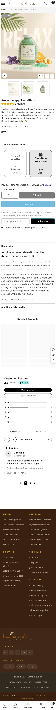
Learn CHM (8, 557)
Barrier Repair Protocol (40, 519)
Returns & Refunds (38, 590)
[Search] (10, 3)
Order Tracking (36, 585)
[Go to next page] (35, 483)
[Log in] (45, 3)
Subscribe (42, 221)
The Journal (34, 562)
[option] (28, 46)
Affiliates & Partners (38, 572)
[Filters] (14, 439)
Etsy (21, 666)
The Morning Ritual (12, 519)
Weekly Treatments (12, 529)
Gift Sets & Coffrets (11, 539)
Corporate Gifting (37, 600)
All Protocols (35, 544)
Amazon (9, 666)
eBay (32, 666)
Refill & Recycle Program (40, 605)
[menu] (3, 3)
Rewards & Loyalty (38, 595)
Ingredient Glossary (12, 580)
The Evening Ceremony (13, 524)
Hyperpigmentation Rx (40, 524)
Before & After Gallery (13, 570)
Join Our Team (36, 567)
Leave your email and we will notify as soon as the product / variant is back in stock (26, 214)
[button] (47, 76)
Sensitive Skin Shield (38, 539)
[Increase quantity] (15, 195)
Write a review (28, 390)
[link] (14, 361)
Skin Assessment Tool (13, 575)
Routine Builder (10, 585)
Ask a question (28, 395)
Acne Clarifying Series (39, 534)
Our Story (33, 557)
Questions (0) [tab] (40, 431)
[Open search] (7, 439)
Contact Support (36, 615)
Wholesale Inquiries (38, 610)
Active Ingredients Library (11, 564)
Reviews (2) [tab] (15, 431)
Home (4, 10)
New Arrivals (9, 544)
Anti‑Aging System (38, 529)
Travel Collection (10, 534)
